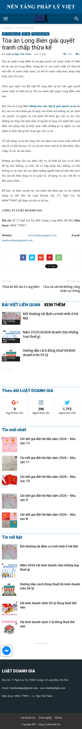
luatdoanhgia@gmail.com (17, 240)
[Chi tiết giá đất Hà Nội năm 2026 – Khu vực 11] (9, 463)
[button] (76, 19)
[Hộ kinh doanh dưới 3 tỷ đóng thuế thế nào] (9, 627)
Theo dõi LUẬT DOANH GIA (27, 390)
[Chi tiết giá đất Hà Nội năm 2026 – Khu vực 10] (9, 480)
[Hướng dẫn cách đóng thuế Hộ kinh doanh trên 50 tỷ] (11, 355)
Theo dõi (14, 400)
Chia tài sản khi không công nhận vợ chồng (61, 289)
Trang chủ (7, 27)
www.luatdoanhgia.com (42, 235)
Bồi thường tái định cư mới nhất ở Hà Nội (49, 546)
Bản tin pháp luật (25, 27)
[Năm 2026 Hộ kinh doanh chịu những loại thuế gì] (11, 336)
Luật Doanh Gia (28, 717)
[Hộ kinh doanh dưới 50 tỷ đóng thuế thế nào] (9, 608)
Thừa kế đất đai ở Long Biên (20, 287)
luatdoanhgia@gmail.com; (24, 688)
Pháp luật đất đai (40, 33)
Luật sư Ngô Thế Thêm (18, 54)
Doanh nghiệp (45, 717)
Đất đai (26, 33)
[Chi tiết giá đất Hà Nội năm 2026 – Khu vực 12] (9, 444)
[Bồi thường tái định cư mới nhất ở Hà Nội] (11, 318)
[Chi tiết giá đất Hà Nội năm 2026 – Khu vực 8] (9, 520)
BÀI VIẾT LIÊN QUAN (21, 305)
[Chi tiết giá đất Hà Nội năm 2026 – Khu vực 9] (9, 501)
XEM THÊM (54, 305)
